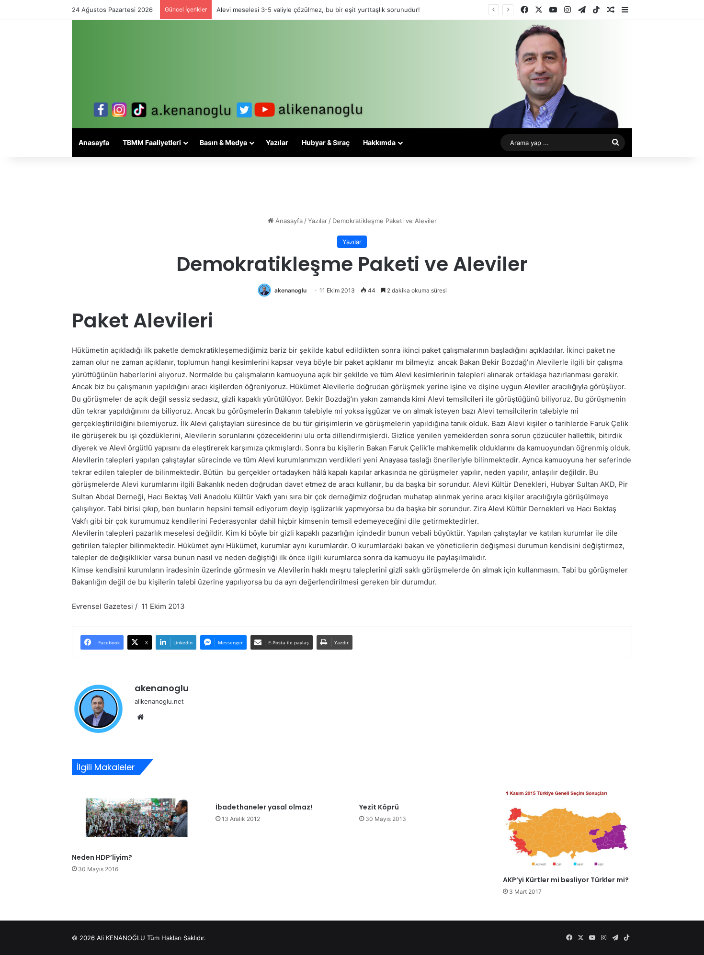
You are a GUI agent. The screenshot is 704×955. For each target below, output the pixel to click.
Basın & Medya (223, 142)
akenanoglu (290, 290)
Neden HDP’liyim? (102, 857)
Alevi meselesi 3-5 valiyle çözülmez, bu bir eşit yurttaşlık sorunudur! (318, 9)
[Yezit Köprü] (423, 791)
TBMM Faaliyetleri (152, 142)
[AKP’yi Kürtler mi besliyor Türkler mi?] (567, 827)
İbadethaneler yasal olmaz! (264, 807)
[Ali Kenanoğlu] (352, 74)
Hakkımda (379, 142)
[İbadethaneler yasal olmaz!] (280, 791)
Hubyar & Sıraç (326, 142)
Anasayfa (94, 142)
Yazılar (277, 142)
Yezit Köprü (379, 807)
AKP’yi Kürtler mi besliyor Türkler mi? (566, 880)
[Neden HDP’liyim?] (136, 816)
